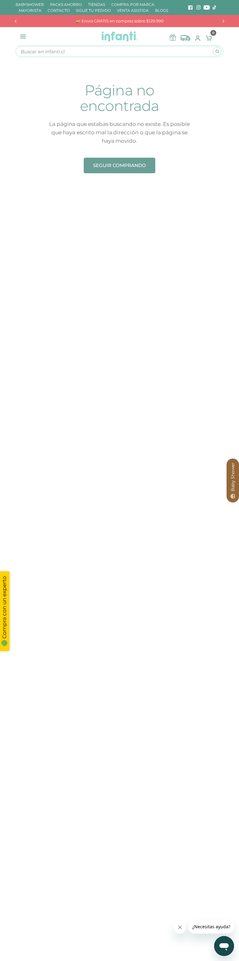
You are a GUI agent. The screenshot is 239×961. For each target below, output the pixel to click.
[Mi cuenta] (198, 36)
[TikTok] (215, 7)
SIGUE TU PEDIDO (93, 10)
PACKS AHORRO (66, 4)
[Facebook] (190, 7)
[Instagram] (198, 7)
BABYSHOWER (30, 4)
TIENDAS (96, 4)
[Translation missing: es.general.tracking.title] (185, 36)
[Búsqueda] (217, 51)
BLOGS (161, 10)
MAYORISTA (30, 10)
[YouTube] (207, 7)
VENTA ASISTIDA (133, 10)
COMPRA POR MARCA (132, 4)
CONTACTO (59, 10)
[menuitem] (31, 4)
